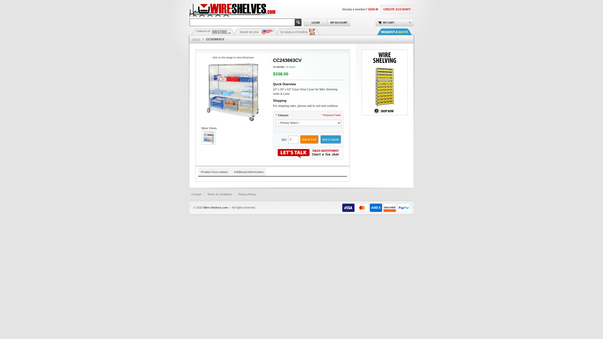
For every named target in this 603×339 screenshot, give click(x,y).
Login (315, 22)
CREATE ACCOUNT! (397, 9)
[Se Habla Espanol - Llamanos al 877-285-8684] (298, 31)
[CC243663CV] (233, 92)
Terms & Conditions (219, 194)
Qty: (284, 139)
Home (196, 39)
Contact (196, 194)
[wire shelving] (384, 51)
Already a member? (360, 9)
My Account (338, 22)
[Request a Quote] (399, 31)
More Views (209, 128)
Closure (282, 115)
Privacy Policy (247, 194)
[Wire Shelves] (224, 9)
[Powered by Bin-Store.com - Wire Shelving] (213, 31)
